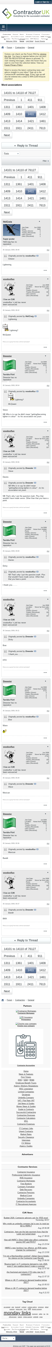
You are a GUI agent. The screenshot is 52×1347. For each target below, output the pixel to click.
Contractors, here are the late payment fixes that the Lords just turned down (26, 1233)
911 (40, 100)
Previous (9, 100)
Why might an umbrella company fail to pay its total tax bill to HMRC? (26, 1225)
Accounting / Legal (17, 37)
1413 (7, 121)
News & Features (26, 1074)
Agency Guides (26, 1146)
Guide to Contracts (26, 1109)
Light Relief (29, 41)
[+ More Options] (45, 270)
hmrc (25, 1309)
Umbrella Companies (32, 37)
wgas (41, 1317)
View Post (37, 255)
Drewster (7, 356)
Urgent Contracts (26, 1131)
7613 (42, 128)
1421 (31, 121)
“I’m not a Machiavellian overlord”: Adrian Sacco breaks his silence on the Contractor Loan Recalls (26, 1257)
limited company (37, 1309)
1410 (19, 114)
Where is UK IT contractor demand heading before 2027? (26, 1281)
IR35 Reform (34, 39)
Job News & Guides (26, 1103)
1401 (30, 107)
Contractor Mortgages (26, 1181)
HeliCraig (7, 221)
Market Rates (26, 1134)
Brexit (22, 34)
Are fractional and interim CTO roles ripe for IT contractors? (26, 1273)
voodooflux (8, 279)
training (20, 1317)
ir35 (29, 1309)
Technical (44, 39)
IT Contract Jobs (26, 1128)
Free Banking (26, 1184)
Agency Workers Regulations (26, 1086)
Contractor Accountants (26, 1201)
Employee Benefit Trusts (26, 1083)
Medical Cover (26, 1195)
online (40, 1314)
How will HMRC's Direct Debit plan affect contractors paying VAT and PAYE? (26, 1241)
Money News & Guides (26, 1106)
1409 (7, 114)
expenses (41, 1307)
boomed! (17, 1307)
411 (30, 100)
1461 (42, 121)
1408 (42, 107)
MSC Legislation (26, 1089)
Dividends (26, 1095)
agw (13, 1307)
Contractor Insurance (26, 1172)
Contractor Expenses (26, 1124)
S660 (26, 1080)
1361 (19, 107)
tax (44, 1314)
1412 (42, 114)
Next (7, 135)
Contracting (7, 34)
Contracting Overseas (26, 1115)
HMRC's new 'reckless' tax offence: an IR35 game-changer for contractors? (26, 1249)
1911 (19, 128)
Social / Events (40, 41)
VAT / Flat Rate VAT (26, 1100)
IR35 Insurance (26, 1178)
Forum (9, 47)
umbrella (35, 1317)
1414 (19, 121)
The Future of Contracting (20, 39)
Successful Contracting (26, 1112)
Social (22, 41)
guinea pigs (19, 1309)
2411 (30, 128)
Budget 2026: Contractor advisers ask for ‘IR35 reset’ (26, 1218)
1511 (7, 128)
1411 (31, 114)
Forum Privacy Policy (13, 65)
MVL (26, 1121)
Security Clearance (26, 1137)
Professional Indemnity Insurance (26, 1175)
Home (26, 1071)
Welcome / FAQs (11, 41)
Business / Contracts (33, 34)
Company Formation (26, 1187)
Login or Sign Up (42, 2)
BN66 (32, 1080)
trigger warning (27, 1317)
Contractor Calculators (26, 1118)
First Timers (26, 1077)
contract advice (32, 1307)
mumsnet (35, 1314)
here (27, 74)
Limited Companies (26, 1092)
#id (48, 250)
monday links (17, 1312)
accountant (7, 1307)
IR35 (20, 1080)
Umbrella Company (26, 1098)
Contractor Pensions (26, 1192)
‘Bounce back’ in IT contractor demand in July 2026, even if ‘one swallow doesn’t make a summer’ (26, 1265)
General (15, 34)
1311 (7, 107)
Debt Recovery (26, 1190)
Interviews (26, 1140)
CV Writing (26, 1143)
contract (24, 1307)
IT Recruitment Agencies (26, 1204)
